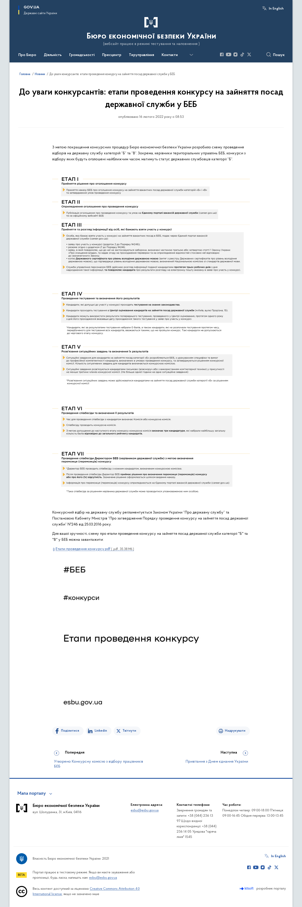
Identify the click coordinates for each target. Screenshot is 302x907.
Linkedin (101, 731)
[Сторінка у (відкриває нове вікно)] (256, 54)
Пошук (279, 55)
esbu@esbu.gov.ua (145, 810)
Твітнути (129, 731)
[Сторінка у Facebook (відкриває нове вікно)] (221, 54)
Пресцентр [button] (111, 55)
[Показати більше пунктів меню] (191, 55)
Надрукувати (235, 731)
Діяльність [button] (53, 55)
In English (276, 8)
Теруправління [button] (141, 55)
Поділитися (70, 731)
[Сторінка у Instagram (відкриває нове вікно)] (235, 54)
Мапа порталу (31, 793)
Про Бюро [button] (27, 55)
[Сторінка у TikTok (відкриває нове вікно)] (242, 54)
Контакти (170, 55)
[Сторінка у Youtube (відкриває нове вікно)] (228, 54)
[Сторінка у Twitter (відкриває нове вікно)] (249, 54)
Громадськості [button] (82, 55)
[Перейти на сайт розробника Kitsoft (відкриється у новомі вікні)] (247, 888)
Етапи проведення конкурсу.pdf (94, 549)
